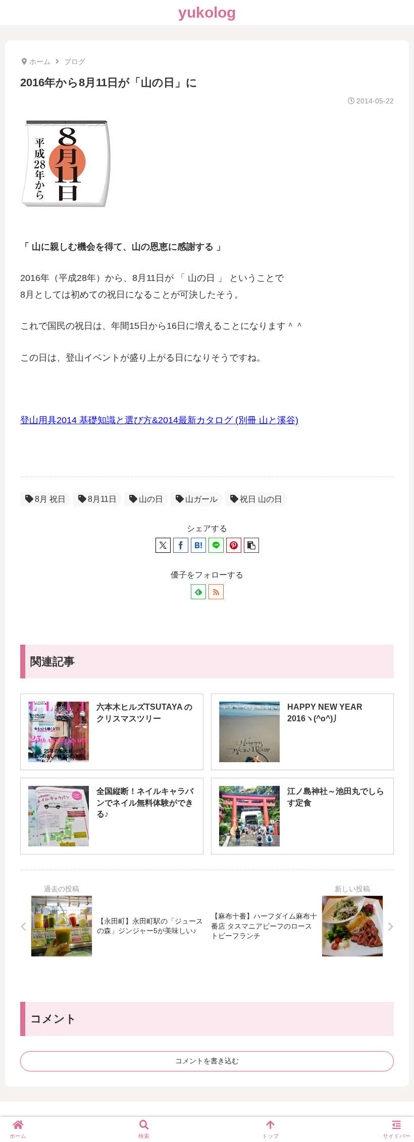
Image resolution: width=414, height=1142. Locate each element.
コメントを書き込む (207, 1061)
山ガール (201, 499)
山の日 (151, 499)
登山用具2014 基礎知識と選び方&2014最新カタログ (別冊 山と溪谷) (159, 420)
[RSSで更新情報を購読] (216, 591)
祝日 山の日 (261, 499)
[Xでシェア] (163, 545)
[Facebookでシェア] (180, 545)
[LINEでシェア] (216, 545)
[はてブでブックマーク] (198, 545)
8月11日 (102, 499)
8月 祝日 (50, 499)
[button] (251, 545)
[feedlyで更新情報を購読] (198, 591)
